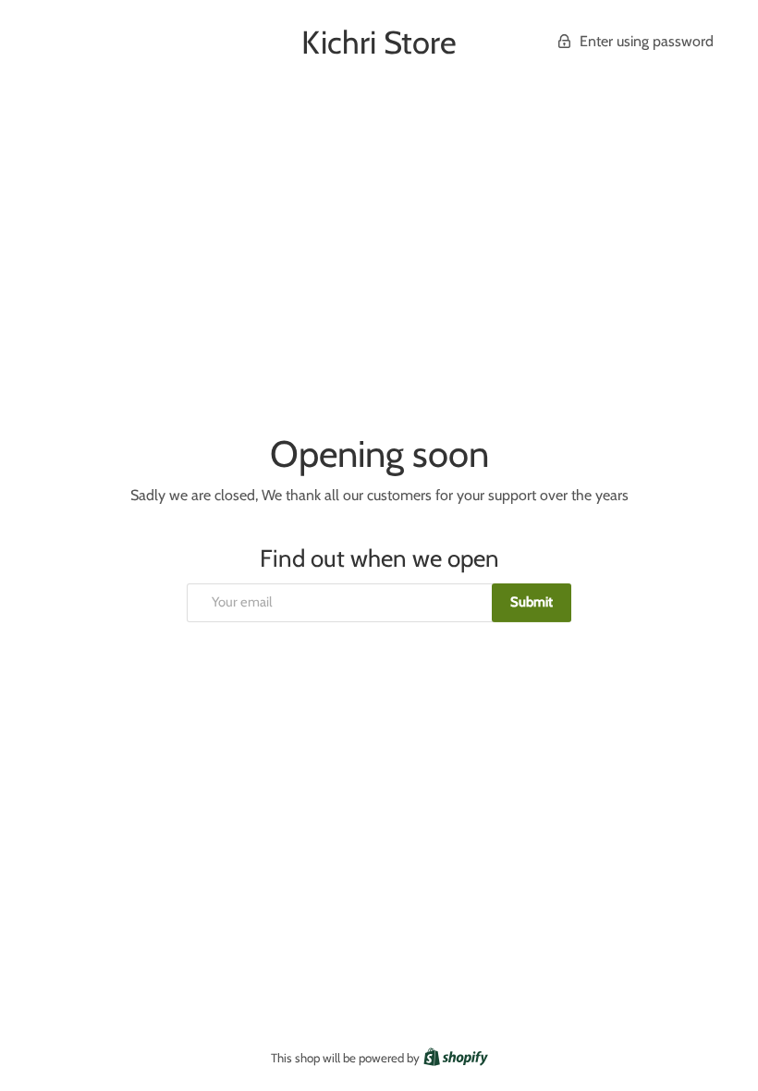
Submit (531, 602)
